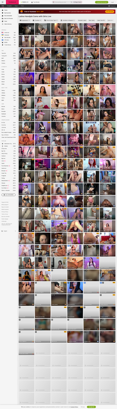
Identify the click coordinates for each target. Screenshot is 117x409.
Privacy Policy (5, 211)
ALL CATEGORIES (9, 194)
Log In (112, 2)
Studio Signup (5, 219)
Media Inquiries (5, 209)
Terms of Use (5, 214)
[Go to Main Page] (12, 2)
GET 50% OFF (109, 11)
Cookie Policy (74, 407)
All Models (4, 221)
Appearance (25, 20)
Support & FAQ (5, 202)
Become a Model (5, 216)
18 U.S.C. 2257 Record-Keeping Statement (7, 224)
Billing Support (5, 204)
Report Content (5, 207)
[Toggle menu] (2, 2)
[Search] (71, 2)
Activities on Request (68, 20)
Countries (37, 20)
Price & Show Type (51, 20)
